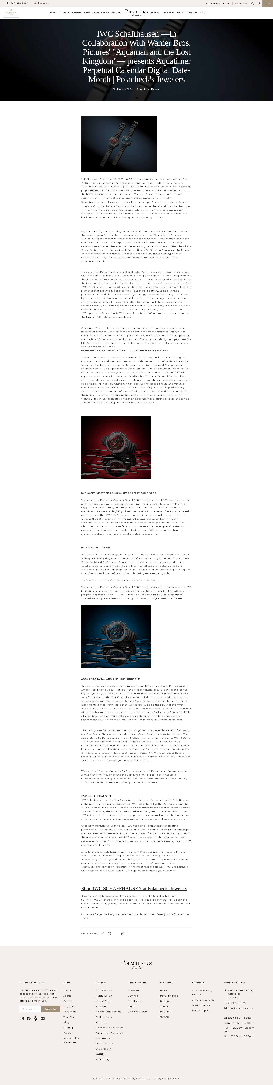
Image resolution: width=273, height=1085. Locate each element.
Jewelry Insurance (203, 1000)
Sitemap (68, 1027)
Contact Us (241, 3)
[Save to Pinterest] (116, 933)
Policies (68, 1033)
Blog (66, 1022)
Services (192, 13)
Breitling (165, 1001)
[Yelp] (35, 1018)
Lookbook (69, 1011)
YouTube (150, 580)
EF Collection (104, 990)
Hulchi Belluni (104, 996)
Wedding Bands (137, 1011)
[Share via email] (123, 933)
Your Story (69, 1017)
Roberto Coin (104, 1038)
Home (67, 990)
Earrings (133, 996)
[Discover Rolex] (258, 13)
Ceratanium (89, 202)
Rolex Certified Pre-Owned (75, 13)
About (203, 13)
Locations (44, 3)
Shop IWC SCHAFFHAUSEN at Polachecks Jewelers (134, 888)
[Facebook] (29, 1018)
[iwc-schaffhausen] (136, 144)
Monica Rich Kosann (108, 1011)
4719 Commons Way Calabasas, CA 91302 (240, 994)
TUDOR (164, 1017)
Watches (117, 13)
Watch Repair (200, 1010)
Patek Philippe (101, 13)
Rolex (53, 13)
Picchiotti (102, 1022)
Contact (68, 1001)
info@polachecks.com (241, 1008)
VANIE (100, 1054)
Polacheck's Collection (110, 1027)
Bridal (180, 13)
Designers (168, 13)
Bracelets (134, 990)
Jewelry (155, 13)
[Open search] (252, 3)
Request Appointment (218, 3)
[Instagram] (22, 1018)
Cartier (164, 1006)
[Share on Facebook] (103, 933)
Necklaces (134, 1001)
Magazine (69, 1006)
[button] (258, 3)
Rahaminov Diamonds (109, 1033)
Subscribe (50, 1009)
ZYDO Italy (102, 1059)
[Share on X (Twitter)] (109, 933)
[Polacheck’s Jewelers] (11, 13)
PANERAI (166, 1011)
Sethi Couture (104, 1043)
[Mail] (42, 1018)
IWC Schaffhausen (136, 179)
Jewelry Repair (201, 1005)
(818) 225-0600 (19, 3)
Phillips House (104, 1017)
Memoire (101, 1006)
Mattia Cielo (103, 1001)
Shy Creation (104, 1048)
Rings (131, 1006)
